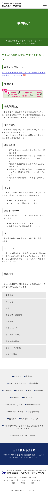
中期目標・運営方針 (14, 315)
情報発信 (18, 376)
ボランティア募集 (13, 348)
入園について (11, 328)
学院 (32, 483)
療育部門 (29, 376)
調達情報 (34, 383)
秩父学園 (20, 43)
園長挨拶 (9, 295)
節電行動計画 (11, 354)
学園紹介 (9, 321)
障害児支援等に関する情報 (23, 436)
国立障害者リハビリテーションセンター (25, 41)
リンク (35, 419)
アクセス (23, 480)
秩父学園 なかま (13, 335)
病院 (14, 483)
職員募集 (24, 419)
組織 (7, 308)
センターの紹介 (9, 480)
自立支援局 (36, 480)
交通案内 (13, 419)
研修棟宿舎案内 (12, 341)
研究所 (23, 483)
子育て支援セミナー (17, 383)
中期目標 (39, 390)
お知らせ (9, 302)
